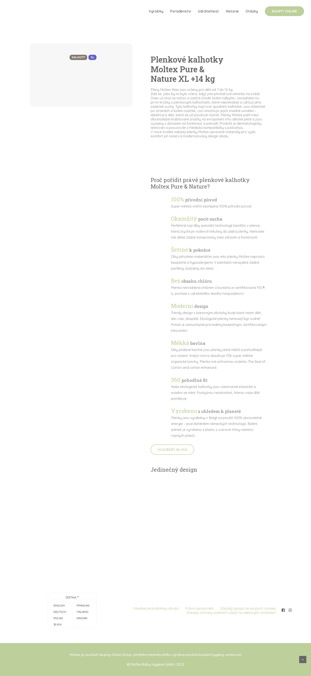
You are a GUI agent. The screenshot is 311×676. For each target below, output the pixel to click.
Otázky (252, 11)
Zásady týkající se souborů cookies (248, 608)
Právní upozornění (199, 608)
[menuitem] (158, 11)
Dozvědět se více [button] (172, 450)
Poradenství (180, 11)
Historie (232, 11)
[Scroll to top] (302, 659)
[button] (283, 610)
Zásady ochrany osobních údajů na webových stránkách (231, 612)
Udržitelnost (208, 11)
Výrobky (156, 11)
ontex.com (234, 655)
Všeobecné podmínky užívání (156, 608)
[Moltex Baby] (21, 11)
